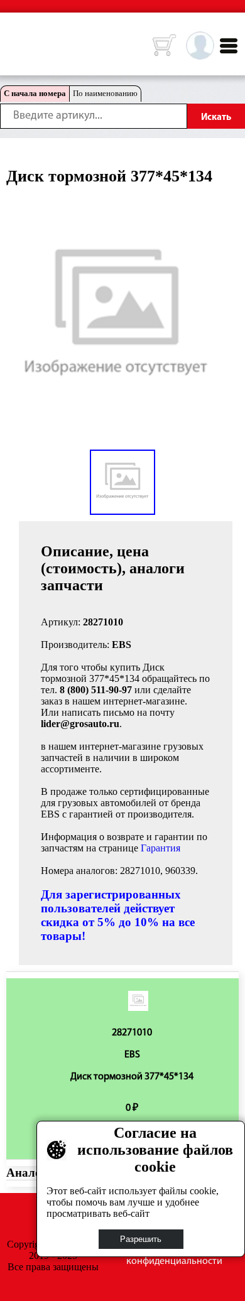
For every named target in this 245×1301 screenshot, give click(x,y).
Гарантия (160, 848)
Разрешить (140, 1239)
